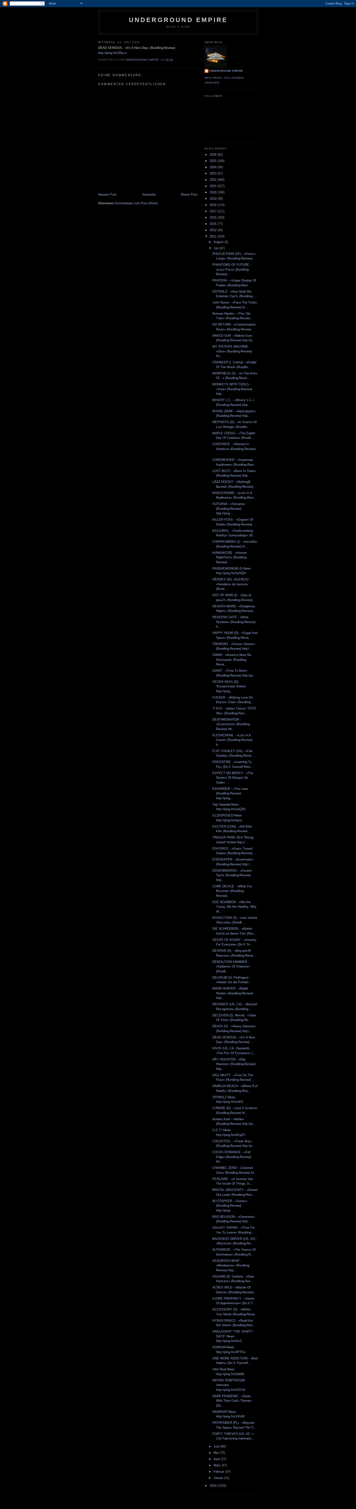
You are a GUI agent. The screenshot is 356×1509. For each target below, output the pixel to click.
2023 (213, 173)
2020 (213, 192)
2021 (213, 186)
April (217, 1459)
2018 (213, 205)
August (219, 242)
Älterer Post (189, 194)
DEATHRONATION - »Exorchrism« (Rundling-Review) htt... (231, 724)
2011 (213, 236)
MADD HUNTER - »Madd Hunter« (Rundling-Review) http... (232, 993)
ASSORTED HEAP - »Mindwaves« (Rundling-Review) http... (231, 1265)
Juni (217, 1446)
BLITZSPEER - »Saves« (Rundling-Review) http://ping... (229, 1205)
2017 (213, 211)
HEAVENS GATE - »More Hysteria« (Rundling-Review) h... (233, 621)
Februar (219, 1471)
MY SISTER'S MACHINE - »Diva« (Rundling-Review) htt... (232, 351)
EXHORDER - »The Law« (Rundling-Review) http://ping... (230, 793)
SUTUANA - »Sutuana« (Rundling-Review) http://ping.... (228, 508)
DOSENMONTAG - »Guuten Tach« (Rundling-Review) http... (232, 875)
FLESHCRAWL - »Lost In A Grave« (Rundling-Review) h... (232, 740)
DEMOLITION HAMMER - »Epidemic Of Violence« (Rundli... (231, 966)
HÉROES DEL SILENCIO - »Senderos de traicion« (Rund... (231, 584)
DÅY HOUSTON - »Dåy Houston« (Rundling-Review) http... (233, 1064)
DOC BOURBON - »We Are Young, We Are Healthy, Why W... (234, 906)
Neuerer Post (107, 194)
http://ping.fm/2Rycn (112, 53)
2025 (213, 161)
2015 (213, 224)
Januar (219, 1478)
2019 (213, 198)
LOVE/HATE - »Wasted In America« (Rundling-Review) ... (233, 448)
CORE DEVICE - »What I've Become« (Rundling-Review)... (232, 891)
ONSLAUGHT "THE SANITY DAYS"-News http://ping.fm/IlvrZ (232, 1336)
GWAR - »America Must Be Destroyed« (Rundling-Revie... (231, 659)
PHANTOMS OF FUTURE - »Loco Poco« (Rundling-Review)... (231, 269)
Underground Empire (178, 19)
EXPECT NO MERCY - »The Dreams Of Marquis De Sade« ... (232, 777)
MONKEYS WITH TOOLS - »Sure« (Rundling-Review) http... (232, 389)
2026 (213, 154)
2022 (213, 180)
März (218, 1465)
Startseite (148, 194)
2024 (213, 167)
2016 (213, 217)
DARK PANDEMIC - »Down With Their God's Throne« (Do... (232, 1400)
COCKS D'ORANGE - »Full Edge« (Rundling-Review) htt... (231, 1156)
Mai (217, 1453)
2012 (213, 230)
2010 (213, 1485)
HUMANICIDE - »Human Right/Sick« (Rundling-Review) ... (229, 557)
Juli (216, 248)
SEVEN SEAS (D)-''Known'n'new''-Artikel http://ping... (229, 686)
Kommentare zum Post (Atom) (136, 203)
